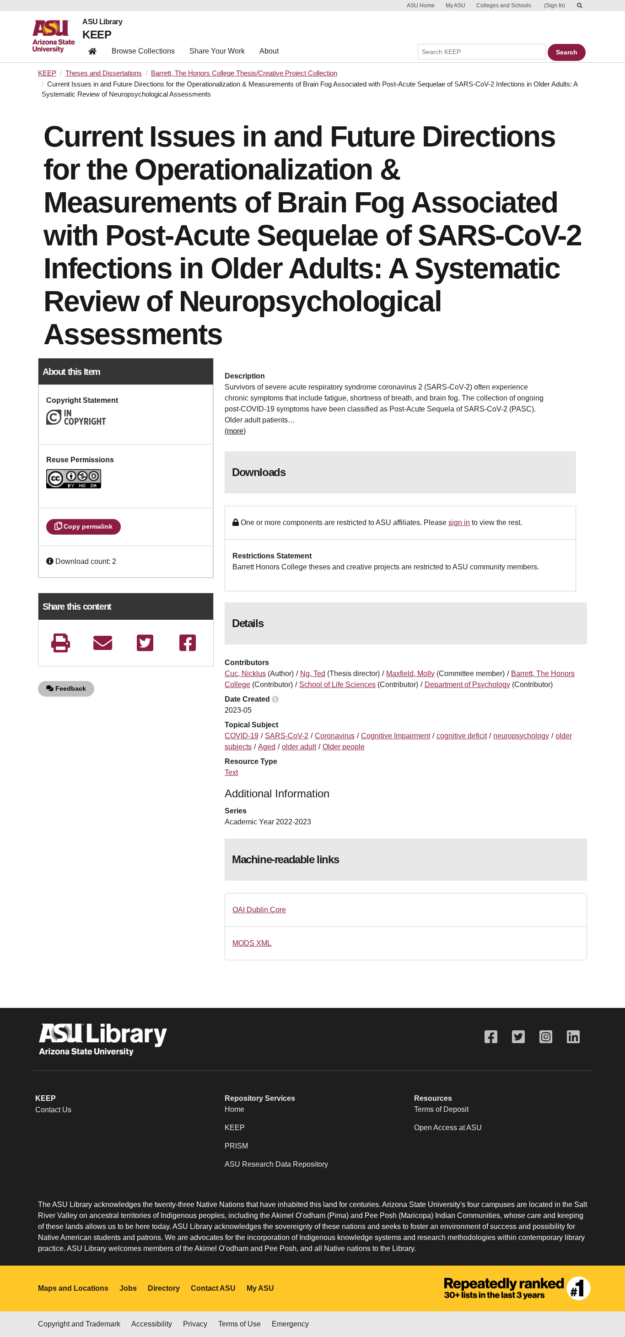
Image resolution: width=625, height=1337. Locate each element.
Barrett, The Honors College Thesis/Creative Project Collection (244, 73)
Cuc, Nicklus (245, 673)
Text (231, 772)
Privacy (195, 1324)
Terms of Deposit (441, 1109)
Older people (344, 747)
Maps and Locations (73, 1288)
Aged (266, 747)
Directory (164, 1288)
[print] (60, 642)
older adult (299, 747)
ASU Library (102, 22)
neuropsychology (521, 736)
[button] (50, 561)
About (269, 51)
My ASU (455, 5)
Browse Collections (143, 51)
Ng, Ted (312, 673)
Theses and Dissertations (103, 73)
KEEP (96, 34)
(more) (235, 431)
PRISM (236, 1146)
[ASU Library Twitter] (518, 1037)
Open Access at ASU (448, 1127)
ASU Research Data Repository (276, 1164)
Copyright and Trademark (79, 1324)
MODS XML (251, 943)
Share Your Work (217, 51)
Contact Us (53, 1110)
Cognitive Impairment (395, 736)
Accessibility (151, 1324)
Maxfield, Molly (410, 673)
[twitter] (145, 642)
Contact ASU (213, 1288)
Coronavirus (335, 736)
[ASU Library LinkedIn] (573, 1037)
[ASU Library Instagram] (546, 1037)
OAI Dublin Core (259, 910)
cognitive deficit (461, 736)
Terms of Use (239, 1324)
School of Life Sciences (337, 684)
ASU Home (421, 5)
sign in (459, 522)
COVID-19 (242, 736)
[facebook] (187, 642)
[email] (103, 642)
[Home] (57, 36)
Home (234, 1109)
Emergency (290, 1324)
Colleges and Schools (503, 5)
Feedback (70, 688)
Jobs (128, 1288)
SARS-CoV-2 (286, 736)
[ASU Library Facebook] (491, 1037)
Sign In (554, 5)
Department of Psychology (467, 684)
